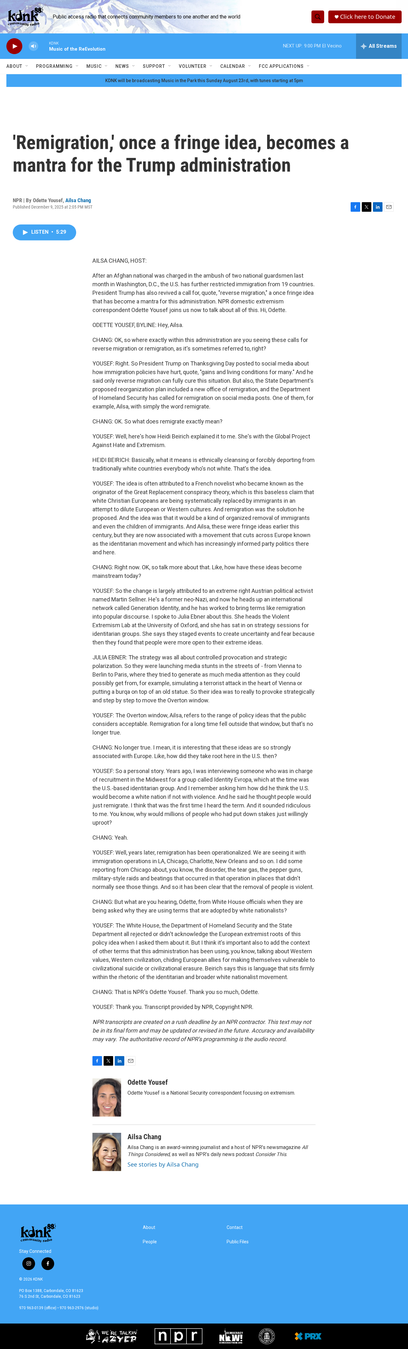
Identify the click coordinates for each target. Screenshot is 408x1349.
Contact (235, 1227)
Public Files (238, 1241)
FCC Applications (281, 66)
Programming (54, 66)
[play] (14, 46)
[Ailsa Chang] (106, 1152)
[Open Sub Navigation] (27, 66)
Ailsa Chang (78, 200)
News (122, 66)
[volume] (33, 46)
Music (94, 66)
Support (154, 66)
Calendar (232, 66)
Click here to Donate (367, 16)
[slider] (44, 46)
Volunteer (193, 66)
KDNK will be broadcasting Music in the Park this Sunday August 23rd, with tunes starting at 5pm (204, 80)
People (150, 1241)
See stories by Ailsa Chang (163, 1164)
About (14, 66)
